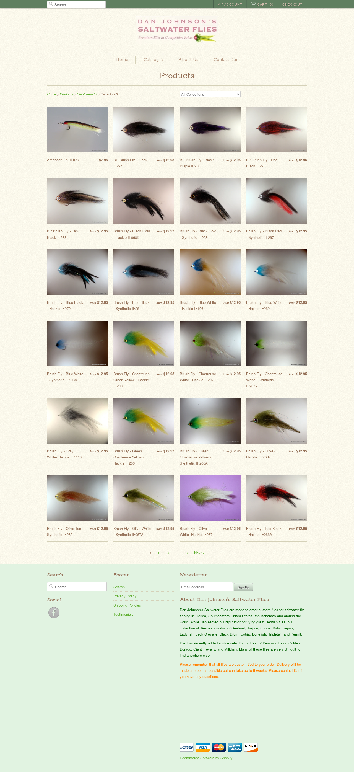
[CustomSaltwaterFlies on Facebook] (54, 618)
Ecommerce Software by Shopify (206, 757)
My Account (230, 4)
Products (177, 76)
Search (119, 586)
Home (122, 59)
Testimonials (123, 614)
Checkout (292, 4)
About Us (188, 59)
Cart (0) (265, 4)
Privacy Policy (125, 596)
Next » (199, 552)
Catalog (153, 59)
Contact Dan (226, 59)
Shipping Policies (127, 605)
